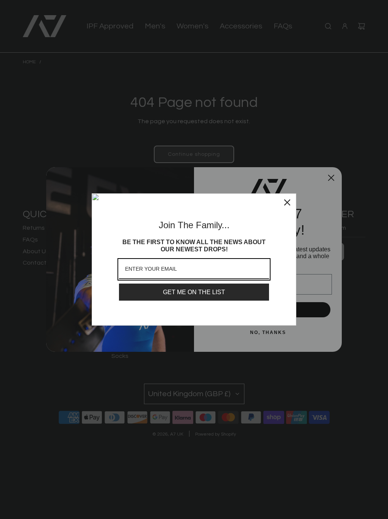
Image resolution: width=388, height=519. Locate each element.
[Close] (287, 202)
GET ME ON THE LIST (194, 292)
